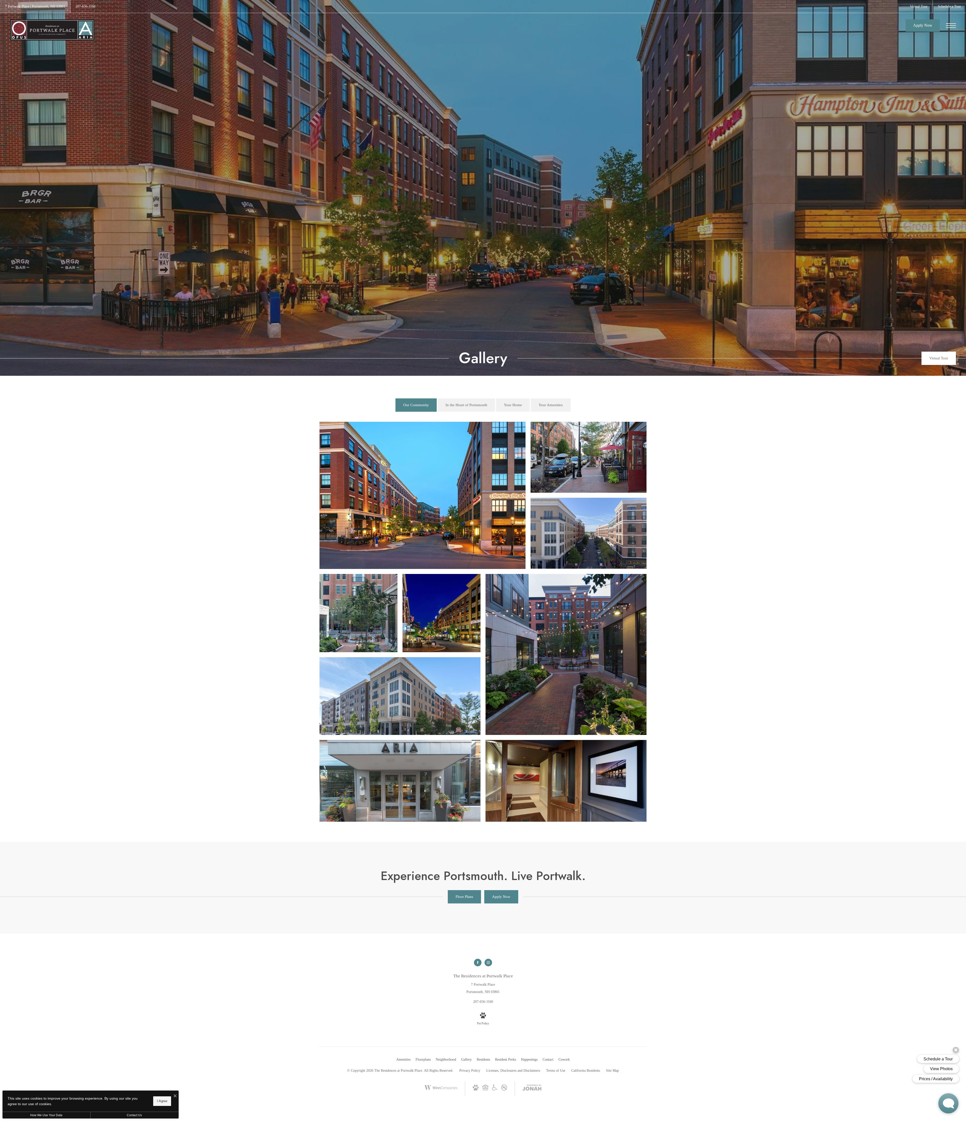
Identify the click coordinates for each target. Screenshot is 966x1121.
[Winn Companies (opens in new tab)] (441, 1093)
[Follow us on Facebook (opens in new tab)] (477, 962)
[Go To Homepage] (52, 29)
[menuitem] (403, 1059)
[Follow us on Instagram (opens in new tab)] (488, 962)
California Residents (585, 1070)
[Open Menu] (951, 25)
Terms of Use (555, 1070)
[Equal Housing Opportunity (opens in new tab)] (485, 1089)
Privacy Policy (469, 1070)
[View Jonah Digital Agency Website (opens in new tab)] (532, 1089)
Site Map (612, 1070)
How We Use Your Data (46, 1115)
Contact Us (134, 1115)
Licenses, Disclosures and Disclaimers (513, 1070)
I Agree (162, 1101)
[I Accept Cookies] (175, 1096)
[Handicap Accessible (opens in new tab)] (495, 1089)
